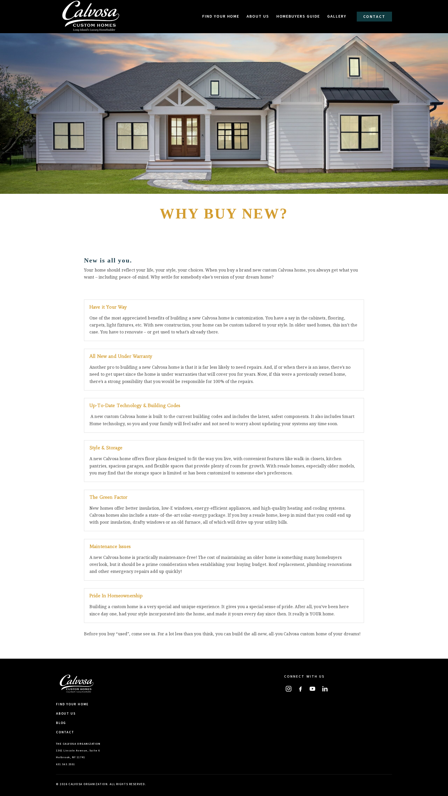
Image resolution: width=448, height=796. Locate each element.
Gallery (336, 16)
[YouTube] (312, 688)
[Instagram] (288, 688)
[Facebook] (300, 688)
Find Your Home (220, 16)
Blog (61, 723)
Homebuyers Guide (298, 16)
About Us (258, 16)
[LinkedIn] (324, 688)
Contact (374, 16)
